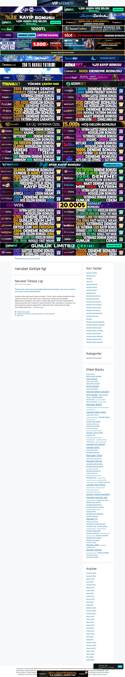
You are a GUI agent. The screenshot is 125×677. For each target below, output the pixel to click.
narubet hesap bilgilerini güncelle (93, 475)
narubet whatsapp (92, 533)
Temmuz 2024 (91, 611)
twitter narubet (103, 553)
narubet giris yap (92, 452)
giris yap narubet (92, 389)
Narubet (89, 278)
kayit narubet (92, 395)
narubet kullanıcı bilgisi (101, 480)
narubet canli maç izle (92, 424)
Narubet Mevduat (92, 316)
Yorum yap (20, 315)
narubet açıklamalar (102, 401)
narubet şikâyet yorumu (91, 552)
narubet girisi (92, 447)
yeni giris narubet (92, 557)
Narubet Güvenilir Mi (93, 471)
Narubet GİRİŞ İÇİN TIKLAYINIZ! (62, 52)
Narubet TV (92, 519)
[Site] (31, 90)
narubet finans (90, 442)
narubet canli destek (93, 421)
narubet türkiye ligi (49, 313)
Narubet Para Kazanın (93, 302)
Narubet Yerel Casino (93, 333)
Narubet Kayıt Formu (93, 296)
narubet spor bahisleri (94, 514)
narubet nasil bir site (38, 313)
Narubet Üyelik (92, 545)
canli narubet (91, 379)
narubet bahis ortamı (90, 409)
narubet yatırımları (102, 535)
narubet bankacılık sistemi (92, 417)
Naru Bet (89, 281)
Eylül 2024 (89, 605)
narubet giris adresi (95, 444)
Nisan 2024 (90, 619)
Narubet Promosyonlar (23, 311)
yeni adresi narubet (92, 555)
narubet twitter (102, 526)
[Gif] (62, 124)
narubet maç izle (104, 482)
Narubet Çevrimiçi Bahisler (95, 322)
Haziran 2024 (91, 613)
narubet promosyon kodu (95, 507)
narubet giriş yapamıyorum (94, 458)
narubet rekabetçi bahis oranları (93, 509)
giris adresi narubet (93, 383)
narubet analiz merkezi (101, 399)
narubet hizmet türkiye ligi (24, 313)
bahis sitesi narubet (93, 376)
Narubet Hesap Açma (93, 307)
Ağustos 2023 (91, 642)
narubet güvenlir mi (91, 473)
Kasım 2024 (90, 599)
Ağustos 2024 (91, 608)
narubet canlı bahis (92, 426)
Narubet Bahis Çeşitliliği (94, 336)
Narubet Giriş (90, 276)
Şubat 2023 (90, 660)
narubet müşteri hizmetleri (98, 494)
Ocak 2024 (90, 628)
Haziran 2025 (90, 585)
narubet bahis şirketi (92, 415)
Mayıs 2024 (90, 616)
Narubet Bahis (94, 404)
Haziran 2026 (91, 576)
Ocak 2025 (90, 593)
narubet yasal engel (90, 535)
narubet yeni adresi (93, 540)
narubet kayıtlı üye (101, 477)
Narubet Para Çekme (93, 502)
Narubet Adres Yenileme (94, 330)
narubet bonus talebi (90, 419)
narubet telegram (92, 516)
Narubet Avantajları (91, 402)
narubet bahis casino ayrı (91, 407)
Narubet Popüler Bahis (94, 339)
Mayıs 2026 (90, 579)
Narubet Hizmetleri (92, 299)
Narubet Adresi (91, 273)
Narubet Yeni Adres (93, 538)
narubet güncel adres (94, 464)
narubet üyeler (90, 547)
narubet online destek (91, 500)
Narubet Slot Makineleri (94, 313)
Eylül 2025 (89, 582)
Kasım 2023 (90, 634)
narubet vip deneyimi (101, 528)
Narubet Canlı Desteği (93, 304)
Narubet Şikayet (91, 284)
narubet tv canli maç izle (95, 524)
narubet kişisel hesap (91, 480)
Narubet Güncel (91, 287)
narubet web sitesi (93, 531)
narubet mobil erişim (100, 487)
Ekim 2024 (90, 602)
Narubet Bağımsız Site (94, 328)
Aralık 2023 (90, 631)
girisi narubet (92, 386)
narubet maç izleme (95, 485)
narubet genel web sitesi (101, 441)
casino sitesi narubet (92, 381)
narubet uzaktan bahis (91, 528)
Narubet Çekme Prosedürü (95, 325)
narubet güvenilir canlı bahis (92, 468)
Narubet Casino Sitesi (94, 433)
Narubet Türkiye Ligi (29, 281)
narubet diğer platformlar (101, 439)
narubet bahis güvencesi (103, 407)
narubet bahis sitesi (96, 412)
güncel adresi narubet (97, 391)
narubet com (90, 435)
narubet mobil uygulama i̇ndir (92, 489)
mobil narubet (103, 395)
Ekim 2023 (90, 636)
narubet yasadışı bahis (105, 533)
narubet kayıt (91, 478)
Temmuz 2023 (91, 645)
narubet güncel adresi (94, 466)
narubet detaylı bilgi (90, 439)
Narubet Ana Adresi (93, 310)
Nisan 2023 (90, 654)
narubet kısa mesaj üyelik (91, 482)
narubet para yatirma (103, 500)
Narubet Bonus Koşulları (94, 342)
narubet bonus (104, 417)
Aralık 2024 (90, 596)
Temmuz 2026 (91, 573)
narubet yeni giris (91, 542)
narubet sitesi (91, 511)
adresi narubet (90, 374)
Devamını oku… (39, 307)
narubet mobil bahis (90, 487)
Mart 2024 (90, 622)
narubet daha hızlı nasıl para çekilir (93, 437)
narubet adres (97, 397)
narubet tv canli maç (92, 521)
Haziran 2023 (91, 648)
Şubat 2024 (90, 625)
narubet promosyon (94, 505)
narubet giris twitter (92, 450)
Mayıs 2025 (90, 587)
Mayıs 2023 (90, 651)
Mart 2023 (90, 657)
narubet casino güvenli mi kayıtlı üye (94, 430)
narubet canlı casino (92, 428)
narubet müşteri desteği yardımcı (93, 491)
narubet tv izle (91, 526)
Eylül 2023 (89, 639)
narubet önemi (103, 545)
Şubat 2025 (90, 590)
